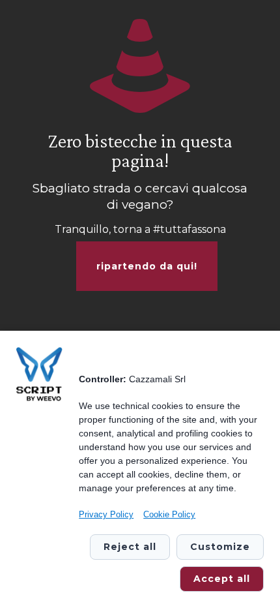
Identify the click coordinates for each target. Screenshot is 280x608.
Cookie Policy (169, 514)
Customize (220, 547)
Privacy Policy (106, 514)
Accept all (221, 579)
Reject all (130, 547)
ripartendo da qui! (146, 266)
